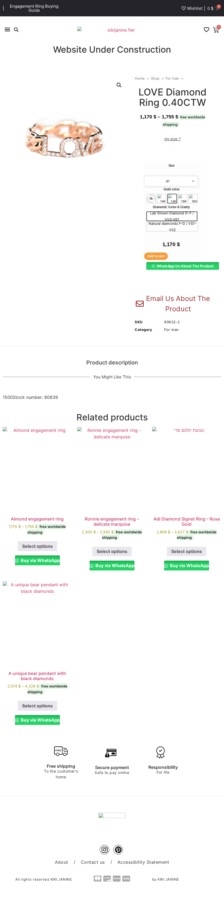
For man (172, 78)
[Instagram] (104, 849)
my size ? (172, 139)
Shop (155, 78)
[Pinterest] (118, 849)
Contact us (93, 862)
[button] (7, 29)
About (61, 862)
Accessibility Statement (143, 862)
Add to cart (156, 256)
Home (140, 78)
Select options (37, 546)
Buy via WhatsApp (40, 560)
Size (172, 165)
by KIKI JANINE (165, 879)
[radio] (151, 198)
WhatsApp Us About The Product (185, 266)
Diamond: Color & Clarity (171, 207)
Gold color (171, 189)
